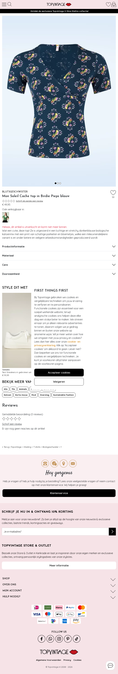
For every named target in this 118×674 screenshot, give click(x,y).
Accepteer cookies (59, 372)
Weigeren (59, 381)
